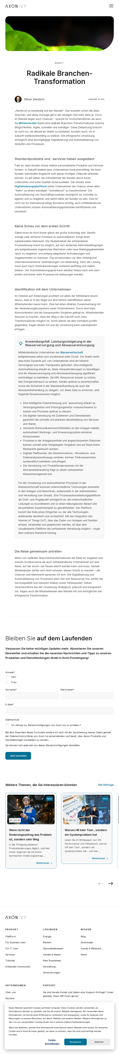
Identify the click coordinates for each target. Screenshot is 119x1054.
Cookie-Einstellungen (52, 1042)
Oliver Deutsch (34, 99)
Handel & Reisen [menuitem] (52, 954)
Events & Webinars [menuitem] (91, 948)
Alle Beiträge (106, 784)
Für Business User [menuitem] (15, 942)
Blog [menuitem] (83, 936)
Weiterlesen (42, 863)
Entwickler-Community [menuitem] (17, 966)
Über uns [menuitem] (10, 992)
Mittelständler (28, 123)
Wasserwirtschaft (71, 352)
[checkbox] (59, 679)
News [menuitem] (84, 954)
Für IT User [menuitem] (11, 948)
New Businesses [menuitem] (52, 960)
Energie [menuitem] (47, 936)
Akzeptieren (75, 1042)
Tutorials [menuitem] (10, 960)
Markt (59, 63)
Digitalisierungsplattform (31, 186)
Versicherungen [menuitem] (51, 972)
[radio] (59, 677)
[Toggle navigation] (111, 6)
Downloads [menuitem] (87, 942)
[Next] (111, 883)
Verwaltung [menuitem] (49, 966)
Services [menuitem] (10, 954)
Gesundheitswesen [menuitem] (53, 948)
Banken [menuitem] (47, 942)
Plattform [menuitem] (10, 936)
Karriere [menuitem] (9, 998)
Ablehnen (99, 1042)
